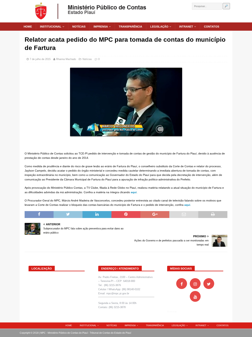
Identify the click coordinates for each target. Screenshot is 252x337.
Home (28, 26)
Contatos (211, 26)
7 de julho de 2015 (40, 59)
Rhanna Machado (66, 59)
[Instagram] (195, 283)
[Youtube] (195, 296)
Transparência (130, 26)
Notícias (78, 26)
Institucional (50, 26)
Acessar (172, 311)
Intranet (186, 26)
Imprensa (101, 26)
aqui (134, 192)
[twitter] (208, 283)
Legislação (159, 26)
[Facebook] (181, 283)
